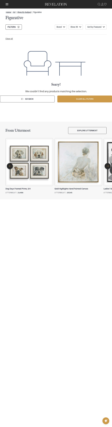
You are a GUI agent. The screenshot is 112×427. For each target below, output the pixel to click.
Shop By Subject (24, 12)
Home (8, 12)
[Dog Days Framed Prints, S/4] (29, 162)
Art (14, 12)
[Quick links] (105, 420)
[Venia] (56, 4)
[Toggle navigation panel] (7, 4)
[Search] (99, 4)
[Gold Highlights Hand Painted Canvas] (78, 162)
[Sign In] (102, 4)
